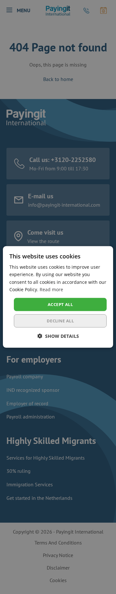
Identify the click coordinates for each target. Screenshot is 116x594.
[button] (58, 336)
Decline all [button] (60, 321)
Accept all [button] (60, 304)
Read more (51, 289)
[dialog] (58, 297)
